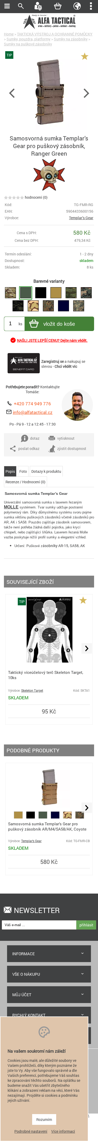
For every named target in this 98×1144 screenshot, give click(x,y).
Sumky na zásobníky (71, 38)
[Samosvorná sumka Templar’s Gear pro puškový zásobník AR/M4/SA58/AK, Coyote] (55, 293)
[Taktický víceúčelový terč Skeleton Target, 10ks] (49, 661)
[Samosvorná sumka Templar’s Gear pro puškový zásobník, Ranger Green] (25, 293)
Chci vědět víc (66, 366)
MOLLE (11, 507)
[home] (49, 28)
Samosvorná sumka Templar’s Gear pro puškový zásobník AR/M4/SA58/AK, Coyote (47, 826)
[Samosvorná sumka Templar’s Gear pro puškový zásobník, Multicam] (10, 293)
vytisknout (65, 438)
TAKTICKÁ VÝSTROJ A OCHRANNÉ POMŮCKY (55, 34)
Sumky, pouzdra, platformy (28, 38)
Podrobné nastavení (30, 1131)
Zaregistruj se (52, 361)
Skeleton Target (32, 690)
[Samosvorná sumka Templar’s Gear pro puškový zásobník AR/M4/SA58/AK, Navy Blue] (63, 306)
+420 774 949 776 (32, 404)
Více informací (63, 1131)
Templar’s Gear (81, 217)
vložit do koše (59, 324)
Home (9, 34)
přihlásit (86, 924)
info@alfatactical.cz (33, 412)
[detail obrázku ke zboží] (49, 92)
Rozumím (44, 1119)
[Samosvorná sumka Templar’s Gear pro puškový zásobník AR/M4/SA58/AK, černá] (40, 293)
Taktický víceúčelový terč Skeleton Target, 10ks (45, 675)
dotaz (34, 438)
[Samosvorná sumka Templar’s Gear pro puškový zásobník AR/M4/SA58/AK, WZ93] (78, 306)
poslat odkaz (28, 448)
